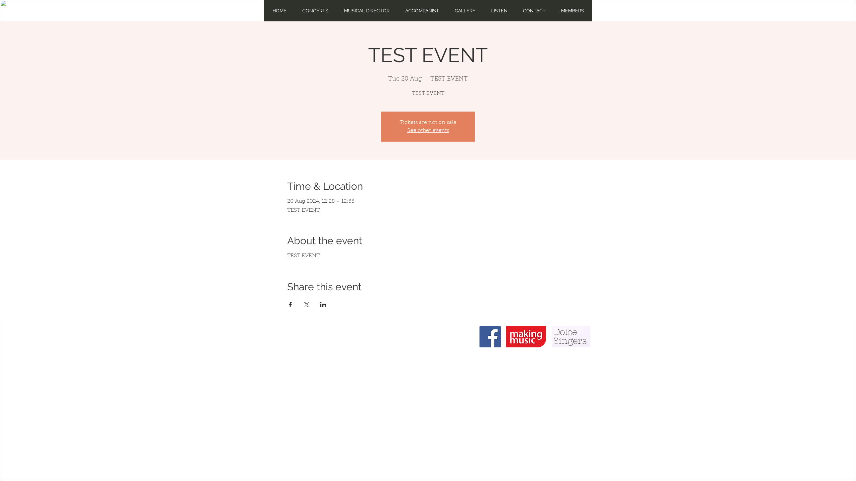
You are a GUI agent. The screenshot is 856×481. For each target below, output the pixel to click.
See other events (428, 130)
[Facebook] (490, 336)
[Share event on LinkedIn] (323, 304)
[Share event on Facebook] (290, 304)
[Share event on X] (307, 304)
